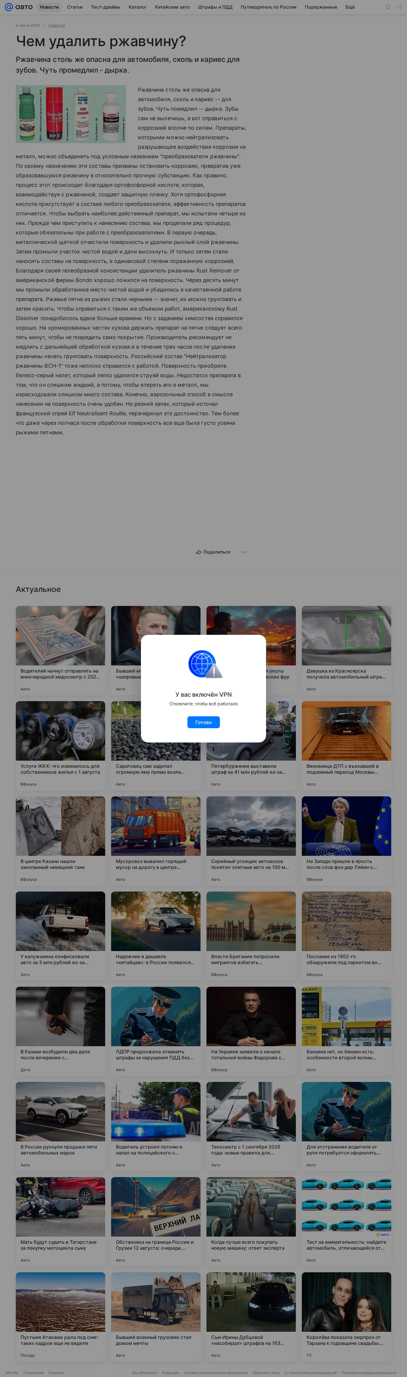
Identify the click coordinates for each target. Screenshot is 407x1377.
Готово (203, 722)
